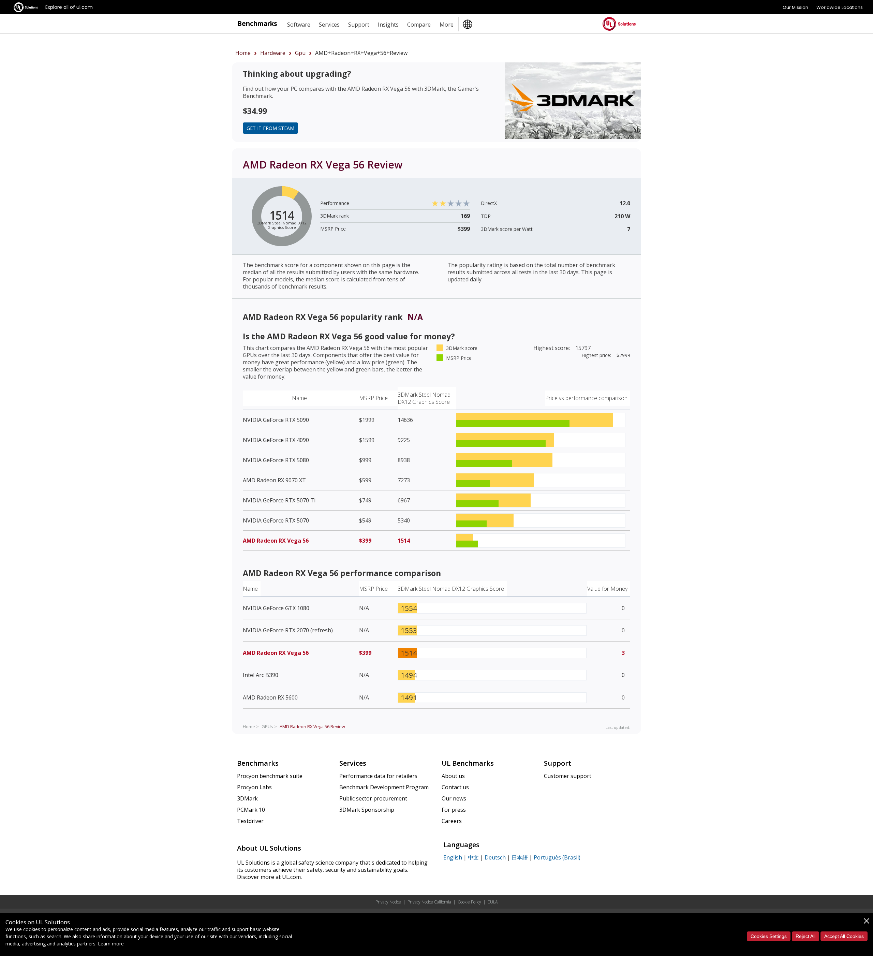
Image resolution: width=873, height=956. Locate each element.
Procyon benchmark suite (269, 776)
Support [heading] (358, 24)
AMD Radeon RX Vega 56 (276, 540)
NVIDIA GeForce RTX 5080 (276, 460)
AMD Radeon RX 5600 (270, 697)
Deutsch (495, 857)
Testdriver (250, 821)
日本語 (520, 857)
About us (453, 776)
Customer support (567, 776)
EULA (493, 902)
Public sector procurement (373, 798)
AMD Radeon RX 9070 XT (274, 480)
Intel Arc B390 (260, 675)
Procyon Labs (254, 787)
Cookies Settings (769, 936)
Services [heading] (329, 24)
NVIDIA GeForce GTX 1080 (276, 608)
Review (312, 726)
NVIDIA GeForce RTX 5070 (276, 520)
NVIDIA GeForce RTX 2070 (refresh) (288, 630)
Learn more (111, 943)
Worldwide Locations (839, 7)
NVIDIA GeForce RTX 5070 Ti (279, 500)
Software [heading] (298, 24)
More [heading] (447, 24)
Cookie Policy (469, 902)
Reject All (805, 936)
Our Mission (795, 7)
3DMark (247, 798)
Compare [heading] (419, 24)
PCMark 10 (251, 809)
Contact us (455, 787)
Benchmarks (257, 23)
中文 (473, 857)
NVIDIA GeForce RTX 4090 (276, 440)
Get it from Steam (270, 128)
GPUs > (269, 726)
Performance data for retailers (378, 776)
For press (454, 809)
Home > (251, 726)
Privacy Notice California (429, 902)
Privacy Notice (388, 902)
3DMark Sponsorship (366, 809)
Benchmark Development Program (384, 787)
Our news (454, 798)
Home (243, 53)
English (452, 857)
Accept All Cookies (844, 936)
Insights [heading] (388, 24)
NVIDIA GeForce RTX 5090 (276, 420)
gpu (300, 53)
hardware (272, 53)
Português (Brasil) (557, 857)
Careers (452, 821)
